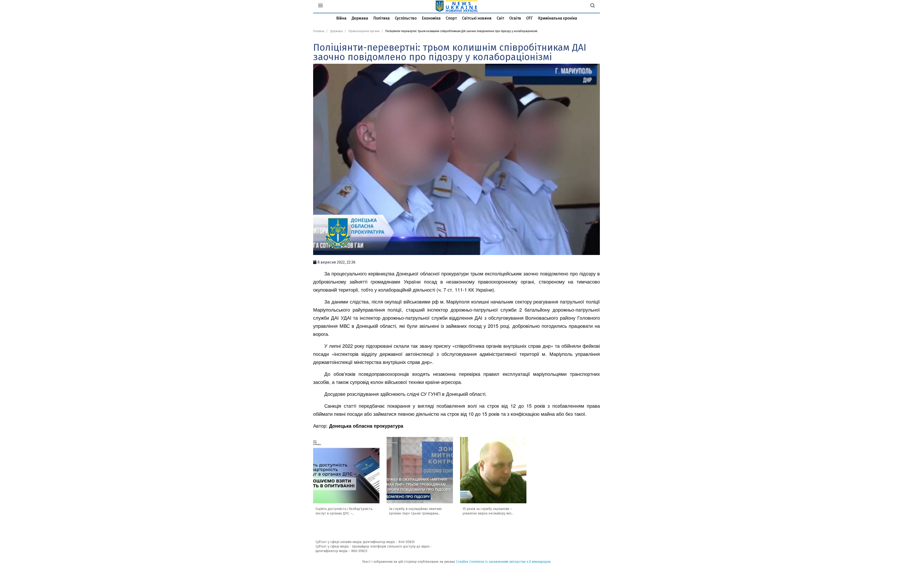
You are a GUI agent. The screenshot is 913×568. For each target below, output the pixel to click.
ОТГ (529, 18)
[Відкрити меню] (320, 6)
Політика (381, 18)
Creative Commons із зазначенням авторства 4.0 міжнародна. (503, 562)
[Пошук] (592, 6)
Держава (360, 18)
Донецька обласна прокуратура (366, 425)
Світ (500, 18)
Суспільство (406, 18)
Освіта (515, 18)
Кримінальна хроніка (557, 18)
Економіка (431, 18)
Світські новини (476, 18)
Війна (341, 18)
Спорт (451, 18)
